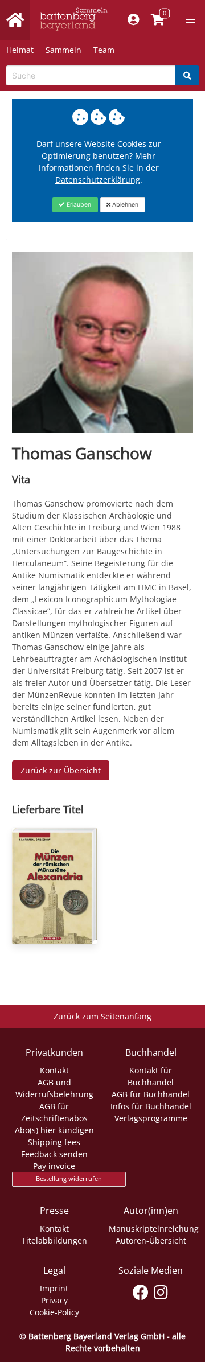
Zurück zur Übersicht (60, 770)
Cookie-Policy (54, 1312)
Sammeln (63, 49)
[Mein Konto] (133, 20)
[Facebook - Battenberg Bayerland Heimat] (141, 1290)
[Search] (187, 75)
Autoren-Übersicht (151, 1240)
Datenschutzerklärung (97, 179)
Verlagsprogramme (150, 1118)
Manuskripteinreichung (154, 1228)
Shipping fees (54, 1142)
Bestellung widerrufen (69, 1179)
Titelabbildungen (54, 1240)
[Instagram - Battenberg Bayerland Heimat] (161, 1290)
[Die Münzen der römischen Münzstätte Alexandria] (54, 886)
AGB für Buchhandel (151, 1094)
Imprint (54, 1288)
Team (103, 49)
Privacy (54, 1300)
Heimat (20, 49)
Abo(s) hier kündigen (54, 1130)
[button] (191, 20)
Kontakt (54, 1070)
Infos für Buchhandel (150, 1106)
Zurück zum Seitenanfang (102, 1016)
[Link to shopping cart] (158, 20)
